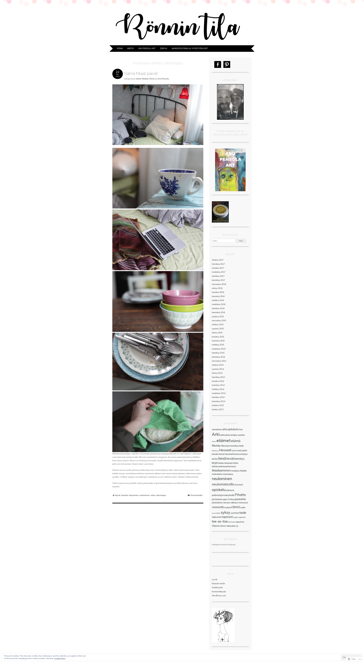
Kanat (222, 454)
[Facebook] (217, 64)
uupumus (239, 521)
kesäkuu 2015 (218, 337)
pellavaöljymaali (220, 495)
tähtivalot (231, 522)
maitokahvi (217, 474)
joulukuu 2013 (218, 405)
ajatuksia (233, 429)
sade (242, 507)
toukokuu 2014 (218, 385)
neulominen (144, 495)
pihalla (231, 495)
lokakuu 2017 (218, 260)
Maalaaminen (221, 470)
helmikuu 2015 (218, 353)
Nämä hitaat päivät (141, 73)
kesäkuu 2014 (218, 381)
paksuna (230, 490)
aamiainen (217, 429)
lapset (117, 495)
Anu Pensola (163, 79)
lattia (235, 463)
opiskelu (219, 489)
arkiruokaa (225, 435)
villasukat (230, 526)
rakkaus (234, 502)
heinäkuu (234, 445)
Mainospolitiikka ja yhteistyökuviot (190, 48)
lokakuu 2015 (218, 324)
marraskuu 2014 (219, 361)
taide (242, 512)
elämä (138, 79)
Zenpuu (163, 48)
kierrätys (239, 458)
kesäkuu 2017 (218, 268)
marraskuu (228, 474)
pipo (225, 499)
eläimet (224, 440)
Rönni (120, 48)
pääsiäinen (217, 502)
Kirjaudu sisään (218, 583)
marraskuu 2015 (219, 320)
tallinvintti (216, 517)
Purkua (231, 499)
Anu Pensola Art (146, 48)
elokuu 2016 (217, 288)
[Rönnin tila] (182, 43)
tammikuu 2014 (218, 401)
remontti (218, 507)
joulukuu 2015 (218, 316)
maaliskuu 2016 (219, 304)
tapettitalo (242, 517)
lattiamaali (217, 466)
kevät (230, 458)
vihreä (223, 526)
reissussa (243, 502)
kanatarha (230, 454)
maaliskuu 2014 (219, 393)
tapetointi (227, 517)
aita (224, 429)
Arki (216, 434)
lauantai (124, 495)
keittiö (215, 459)
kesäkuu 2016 (218, 292)
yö (237, 526)
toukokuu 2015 (218, 341)
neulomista (220, 484)
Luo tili (214, 579)
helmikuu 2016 (218, 308)
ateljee (233, 435)
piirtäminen (217, 499)
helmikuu (215, 451)
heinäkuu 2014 (218, 377)
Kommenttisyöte (219, 591)
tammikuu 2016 (218, 312)
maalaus (235, 470)
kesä (222, 458)
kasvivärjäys (241, 454)
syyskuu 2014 (218, 369)
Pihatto (240, 495)
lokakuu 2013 (218, 409)
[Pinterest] (226, 64)
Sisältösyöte (217, 587)
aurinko (241, 435)
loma (233, 466)
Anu (241, 429)
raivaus (226, 502)
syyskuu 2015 (218, 328)
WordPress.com (219, 595)
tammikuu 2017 (218, 280)
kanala (215, 454)
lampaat (228, 463)
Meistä (130, 48)
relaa (153, 495)
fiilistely (145, 79)
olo (231, 484)
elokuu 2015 (217, 332)
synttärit (235, 513)
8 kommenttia (196, 495)
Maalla (243, 470)
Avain (214, 441)
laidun (221, 463)
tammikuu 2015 (218, 357)
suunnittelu (216, 513)
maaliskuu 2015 (219, 349)
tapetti (235, 517)
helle (241, 445)
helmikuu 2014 (218, 397)
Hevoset (225, 450)
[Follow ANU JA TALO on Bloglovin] (223, 641)
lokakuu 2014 (218, 365)
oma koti (238, 484)
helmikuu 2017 (218, 276)
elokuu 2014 (217, 373)
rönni (235, 507)
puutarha (240, 499)
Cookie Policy (59, 658)
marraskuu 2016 (219, 284)
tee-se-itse (220, 521)
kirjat (215, 462)
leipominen (134, 495)
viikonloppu (161, 495)
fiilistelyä (225, 445)
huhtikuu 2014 (218, 389)
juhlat (244, 450)
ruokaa (227, 507)
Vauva (216, 525)
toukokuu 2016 (218, 296)
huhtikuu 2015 (218, 345)
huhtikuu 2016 (218, 300)
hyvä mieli (236, 450)
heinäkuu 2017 (218, 264)
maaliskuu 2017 (219, 272)
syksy (225, 512)
